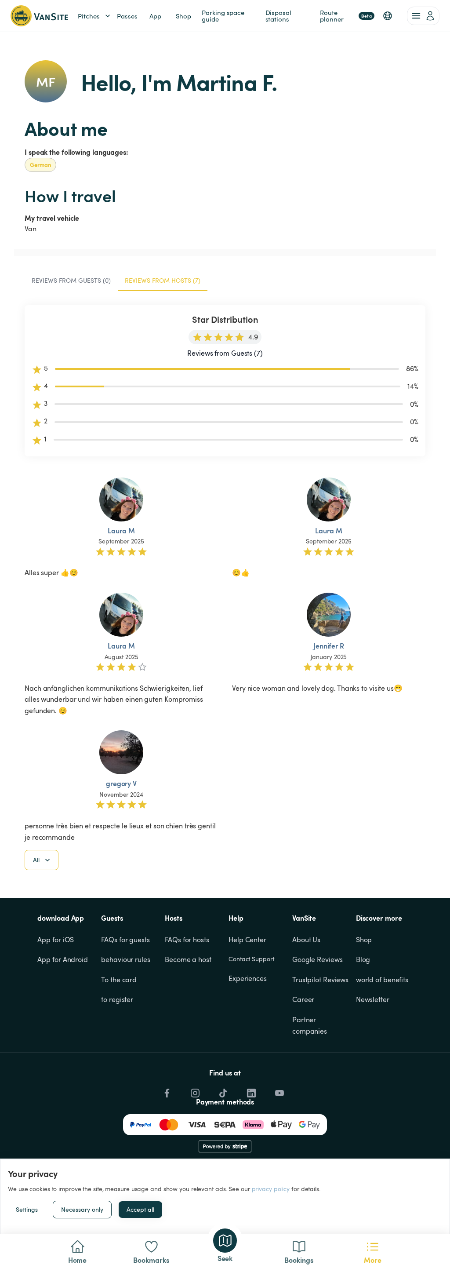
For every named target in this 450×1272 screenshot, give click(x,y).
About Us (306, 939)
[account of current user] (423, 16)
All (36, 860)
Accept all (140, 1209)
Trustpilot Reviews (320, 979)
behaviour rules (125, 959)
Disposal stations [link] (279, 15)
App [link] (155, 15)
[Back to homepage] (39, 15)
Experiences (248, 978)
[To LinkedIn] (250, 1091)
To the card (119, 979)
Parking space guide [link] (224, 15)
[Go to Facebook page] (166, 1091)
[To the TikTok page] (222, 1091)
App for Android (62, 959)
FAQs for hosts (187, 939)
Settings (27, 1209)
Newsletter (372, 999)
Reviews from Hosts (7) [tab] (162, 280)
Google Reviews (317, 959)
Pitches (89, 15)
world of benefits (382, 979)
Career (303, 999)
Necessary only (82, 1209)
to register (117, 999)
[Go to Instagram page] (194, 1091)
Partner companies (309, 1025)
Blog (363, 959)
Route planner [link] (346, 15)
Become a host (188, 959)
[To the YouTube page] (278, 1091)
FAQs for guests (125, 939)
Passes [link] (127, 15)
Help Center (247, 939)
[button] (387, 16)
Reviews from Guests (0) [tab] (71, 280)
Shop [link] (184, 15)
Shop (364, 939)
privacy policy (271, 1189)
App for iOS (55, 939)
